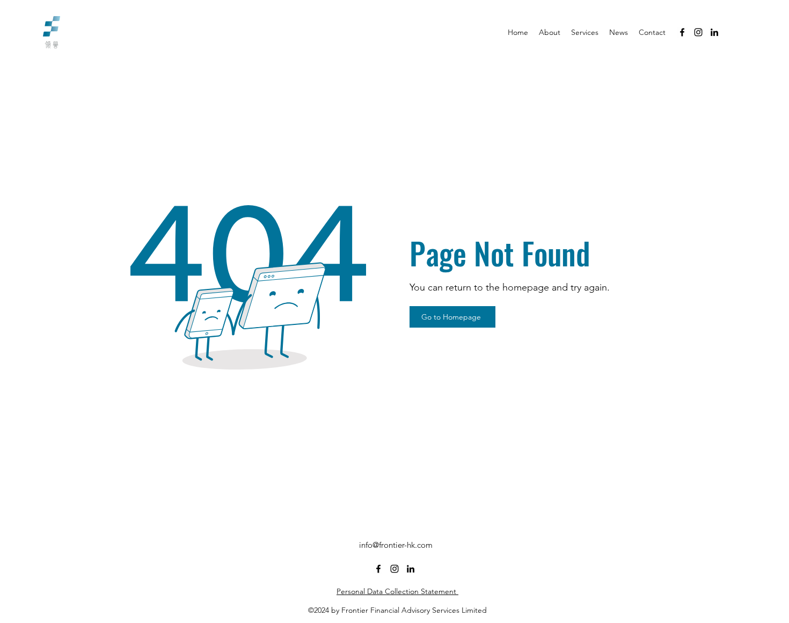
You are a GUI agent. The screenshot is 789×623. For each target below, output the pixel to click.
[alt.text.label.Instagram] (698, 32)
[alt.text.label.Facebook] (682, 32)
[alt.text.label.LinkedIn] (714, 32)
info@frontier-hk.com (396, 545)
